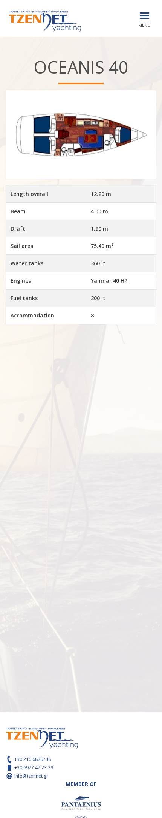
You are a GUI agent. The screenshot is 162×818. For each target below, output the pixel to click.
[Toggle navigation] (144, 15)
